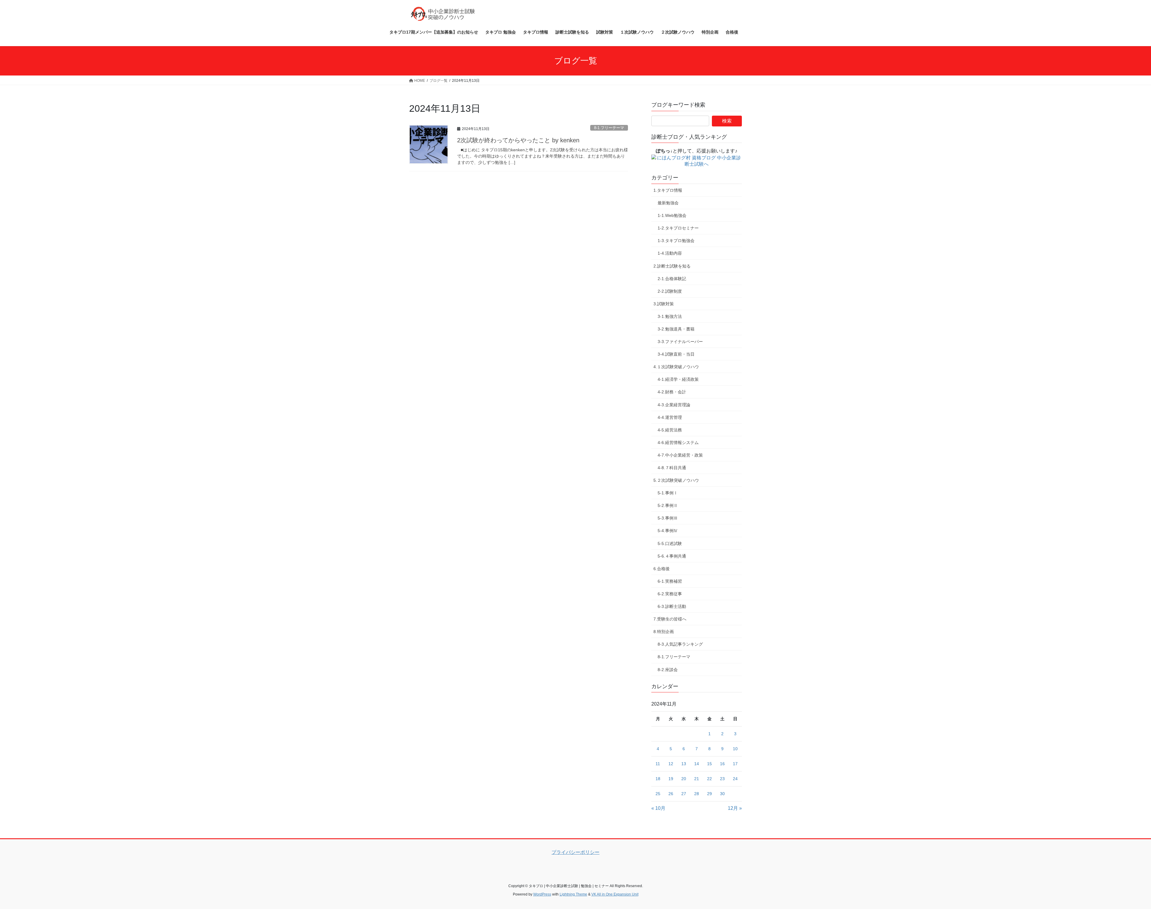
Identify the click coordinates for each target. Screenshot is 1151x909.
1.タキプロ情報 (667, 190)
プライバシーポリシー (575, 852)
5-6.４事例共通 (672, 556)
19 (670, 778)
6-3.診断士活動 (672, 606)
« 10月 (658, 808)
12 (670, 763)
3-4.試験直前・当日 (676, 354)
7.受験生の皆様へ (669, 619)
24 (735, 778)
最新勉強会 (668, 202)
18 (658, 778)
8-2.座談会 (668, 669)
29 (709, 793)
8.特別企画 (663, 631)
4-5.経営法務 (670, 430)
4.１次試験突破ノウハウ (676, 366)
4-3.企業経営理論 (674, 404)
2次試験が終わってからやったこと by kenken (518, 140)
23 (722, 778)
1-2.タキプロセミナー (678, 228)
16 (722, 763)
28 (696, 793)
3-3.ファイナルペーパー (680, 341)
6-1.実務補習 (670, 581)
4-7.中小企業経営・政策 (680, 455)
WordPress (542, 894)
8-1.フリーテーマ (609, 128)
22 (709, 778)
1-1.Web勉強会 (672, 215)
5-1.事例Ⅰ (668, 492)
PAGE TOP (1121, 876)
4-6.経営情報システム (678, 442)
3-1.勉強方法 (670, 316)
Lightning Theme (573, 894)
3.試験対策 (663, 303)
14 (696, 763)
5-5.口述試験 (670, 543)
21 (696, 778)
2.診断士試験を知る (672, 266)
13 (683, 763)
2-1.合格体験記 (672, 278)
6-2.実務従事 (670, 593)
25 (658, 793)
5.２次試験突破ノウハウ (676, 480)
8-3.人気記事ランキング (680, 644)
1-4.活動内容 (670, 253)
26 (670, 793)
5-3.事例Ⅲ (668, 518)
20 (683, 778)
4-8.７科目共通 (672, 467)
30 (722, 793)
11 (658, 763)
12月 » (735, 808)
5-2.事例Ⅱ (668, 505)
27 (683, 793)
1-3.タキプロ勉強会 (676, 240)
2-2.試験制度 (670, 291)
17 (735, 763)
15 (709, 763)
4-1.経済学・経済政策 (678, 379)
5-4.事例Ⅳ (668, 530)
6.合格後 (661, 568)
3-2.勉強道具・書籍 (676, 329)
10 (735, 748)
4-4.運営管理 (670, 417)
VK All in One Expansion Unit (614, 894)
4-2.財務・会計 (672, 391)
